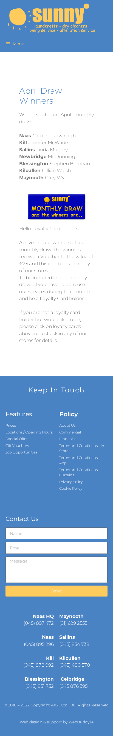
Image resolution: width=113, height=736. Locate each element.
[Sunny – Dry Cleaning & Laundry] (51, 18)
